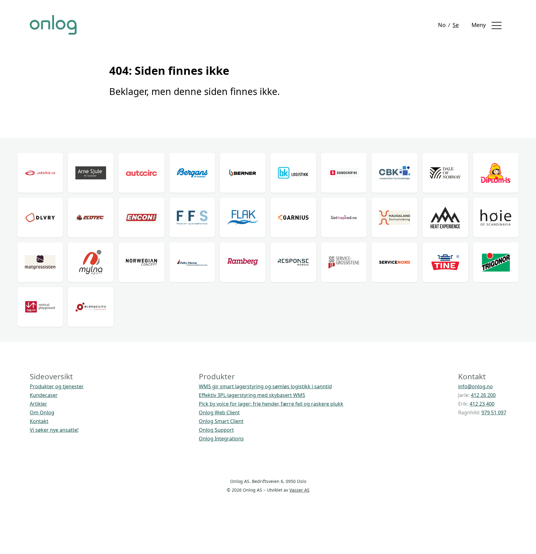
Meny (479, 25)
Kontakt (39, 421)
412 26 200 (483, 395)
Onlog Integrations (221, 438)
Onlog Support (216, 429)
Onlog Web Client (219, 412)
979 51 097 (493, 412)
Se (456, 25)
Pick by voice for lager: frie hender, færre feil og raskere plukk (271, 403)
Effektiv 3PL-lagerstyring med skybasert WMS (252, 395)
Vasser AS (299, 490)
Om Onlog (42, 412)
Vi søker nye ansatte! (54, 429)
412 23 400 (482, 403)
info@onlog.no (475, 386)
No (442, 25)
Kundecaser (44, 395)
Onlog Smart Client (221, 421)
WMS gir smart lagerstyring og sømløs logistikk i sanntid (265, 386)
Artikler (38, 403)
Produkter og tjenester (57, 386)
